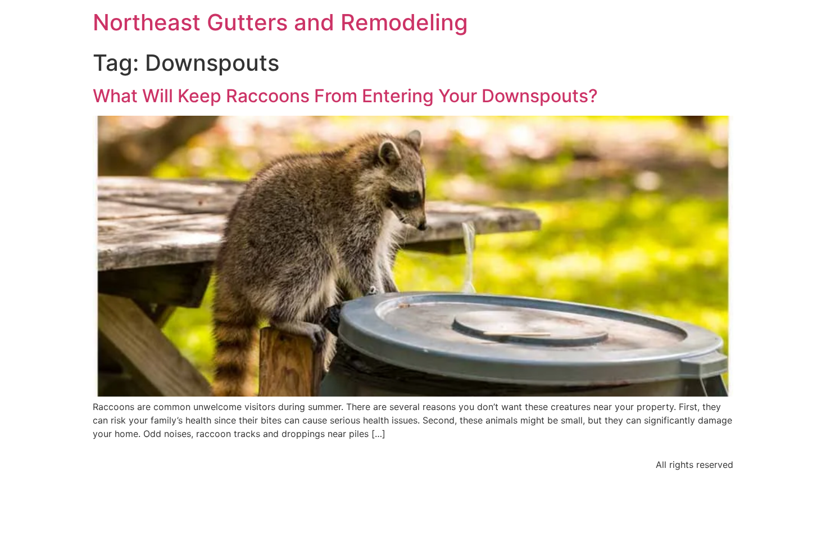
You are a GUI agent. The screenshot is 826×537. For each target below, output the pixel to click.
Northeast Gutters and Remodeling (280, 22)
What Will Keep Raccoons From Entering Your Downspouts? (345, 96)
